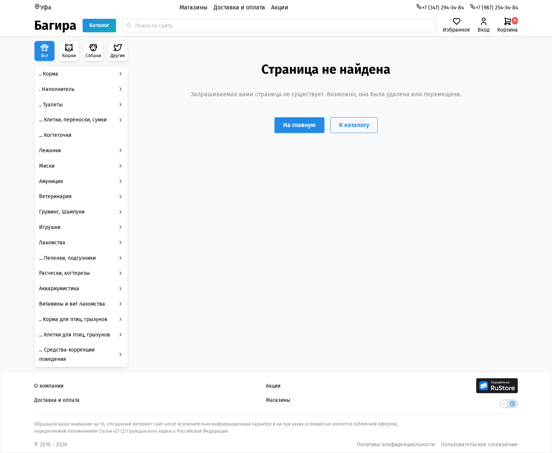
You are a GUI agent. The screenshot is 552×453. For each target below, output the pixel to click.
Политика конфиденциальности (396, 444)
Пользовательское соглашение (479, 444)
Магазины (193, 7)
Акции (279, 7)
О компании (48, 386)
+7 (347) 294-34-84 (443, 8)
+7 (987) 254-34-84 (497, 8)
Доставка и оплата (239, 7)
